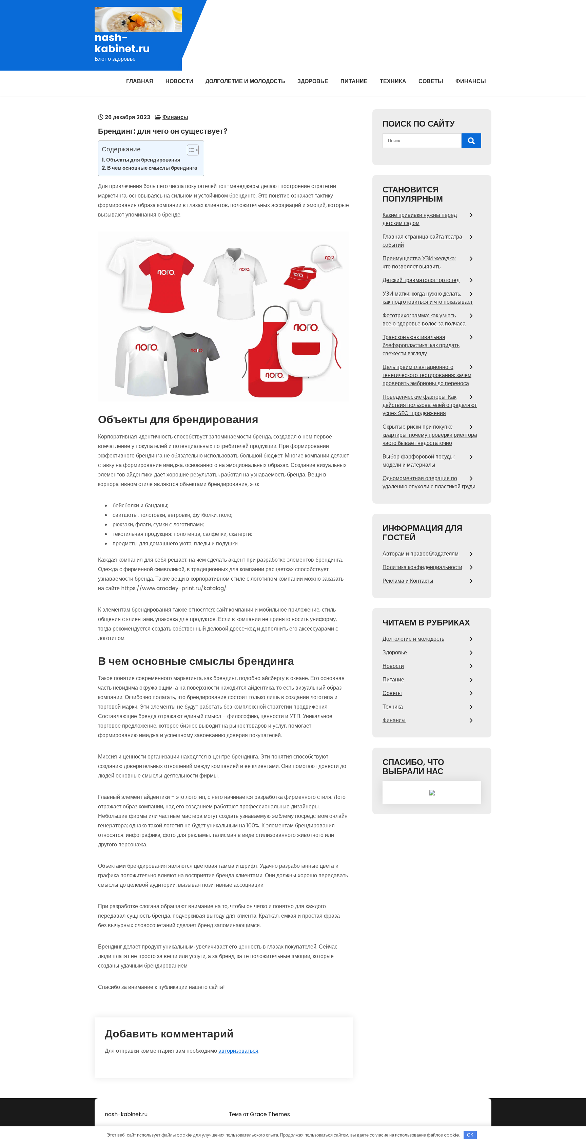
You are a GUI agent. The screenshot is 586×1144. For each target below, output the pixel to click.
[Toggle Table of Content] (189, 150)
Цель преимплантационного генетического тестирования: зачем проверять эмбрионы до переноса (427, 375)
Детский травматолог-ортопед (421, 280)
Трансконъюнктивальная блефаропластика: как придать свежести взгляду (421, 345)
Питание (354, 81)
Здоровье (312, 81)
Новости (179, 81)
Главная (139, 81)
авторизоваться (238, 1051)
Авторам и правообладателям (420, 554)
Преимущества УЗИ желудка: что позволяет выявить (419, 262)
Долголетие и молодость (245, 81)
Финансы (470, 81)
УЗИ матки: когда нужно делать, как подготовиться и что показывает (428, 298)
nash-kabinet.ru (122, 43)
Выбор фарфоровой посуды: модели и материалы (419, 461)
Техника (393, 81)
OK (470, 1135)
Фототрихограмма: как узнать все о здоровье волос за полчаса (424, 319)
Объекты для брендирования (143, 159)
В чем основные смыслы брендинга (152, 167)
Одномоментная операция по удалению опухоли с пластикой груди (429, 482)
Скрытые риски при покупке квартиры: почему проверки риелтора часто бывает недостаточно (430, 435)
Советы (430, 81)
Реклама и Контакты (408, 581)
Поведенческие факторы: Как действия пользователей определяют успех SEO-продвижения (430, 405)
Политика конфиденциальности (422, 567)
